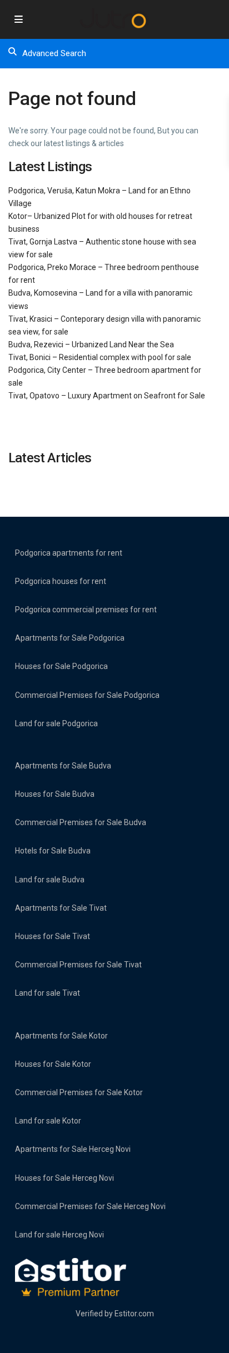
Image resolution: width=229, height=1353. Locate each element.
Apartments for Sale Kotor (61, 1035)
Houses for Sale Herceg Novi (64, 1178)
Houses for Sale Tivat (52, 936)
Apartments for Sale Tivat (61, 907)
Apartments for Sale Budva (63, 765)
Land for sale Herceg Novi (59, 1234)
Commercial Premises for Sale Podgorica (87, 695)
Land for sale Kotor (48, 1120)
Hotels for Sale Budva (53, 850)
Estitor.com (134, 1313)
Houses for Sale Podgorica (61, 666)
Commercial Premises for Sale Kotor (79, 1092)
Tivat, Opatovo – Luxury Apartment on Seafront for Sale (106, 395)
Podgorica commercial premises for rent (86, 609)
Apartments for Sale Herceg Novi (73, 1149)
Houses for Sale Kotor (53, 1064)
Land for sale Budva (49, 879)
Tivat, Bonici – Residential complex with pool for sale (99, 357)
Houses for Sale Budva (54, 794)
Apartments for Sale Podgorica (70, 637)
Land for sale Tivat (47, 992)
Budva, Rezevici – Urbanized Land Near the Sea (91, 344)
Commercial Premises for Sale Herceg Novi (90, 1206)
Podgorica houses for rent (60, 581)
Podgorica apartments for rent (68, 552)
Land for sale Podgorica (56, 723)
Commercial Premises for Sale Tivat (78, 964)
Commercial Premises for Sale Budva (80, 822)
